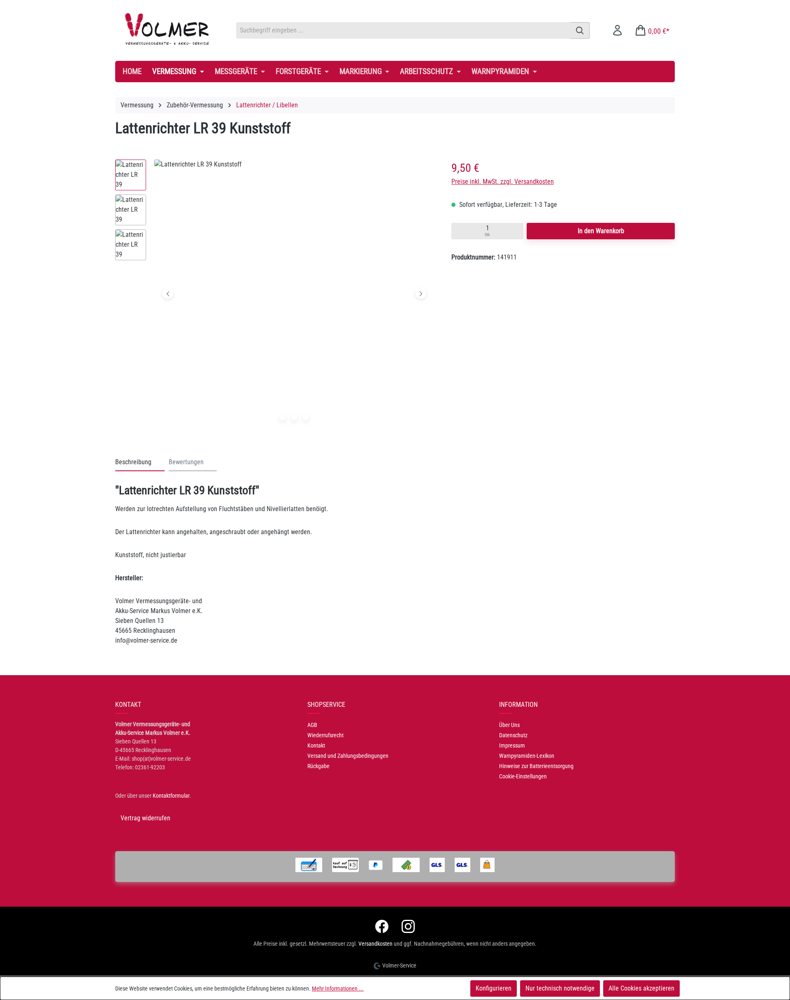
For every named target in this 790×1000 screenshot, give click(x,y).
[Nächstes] (420, 293)
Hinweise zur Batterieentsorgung (536, 766)
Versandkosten (375, 943)
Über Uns (509, 725)
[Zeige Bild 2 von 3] (294, 417)
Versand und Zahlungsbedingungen (347, 755)
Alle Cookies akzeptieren (641, 988)
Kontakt (316, 745)
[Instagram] (408, 926)
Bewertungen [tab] (186, 462)
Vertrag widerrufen (145, 818)
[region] (275, 295)
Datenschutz (513, 735)
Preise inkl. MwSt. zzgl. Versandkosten (502, 181)
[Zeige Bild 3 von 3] (306, 417)
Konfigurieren (493, 988)
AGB (312, 725)
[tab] (140, 462)
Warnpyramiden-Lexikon (526, 755)
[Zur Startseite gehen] (167, 28)
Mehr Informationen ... (338, 988)
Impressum (512, 745)
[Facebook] (382, 926)
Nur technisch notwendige (560, 988)
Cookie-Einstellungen (523, 776)
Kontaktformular (171, 795)
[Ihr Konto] (617, 30)
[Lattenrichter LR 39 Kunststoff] (294, 293)
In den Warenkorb (601, 231)
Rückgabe (318, 766)
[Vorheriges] (168, 293)
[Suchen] (580, 30)
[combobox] (403, 30)
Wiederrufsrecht (325, 735)
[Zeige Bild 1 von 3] (283, 417)
